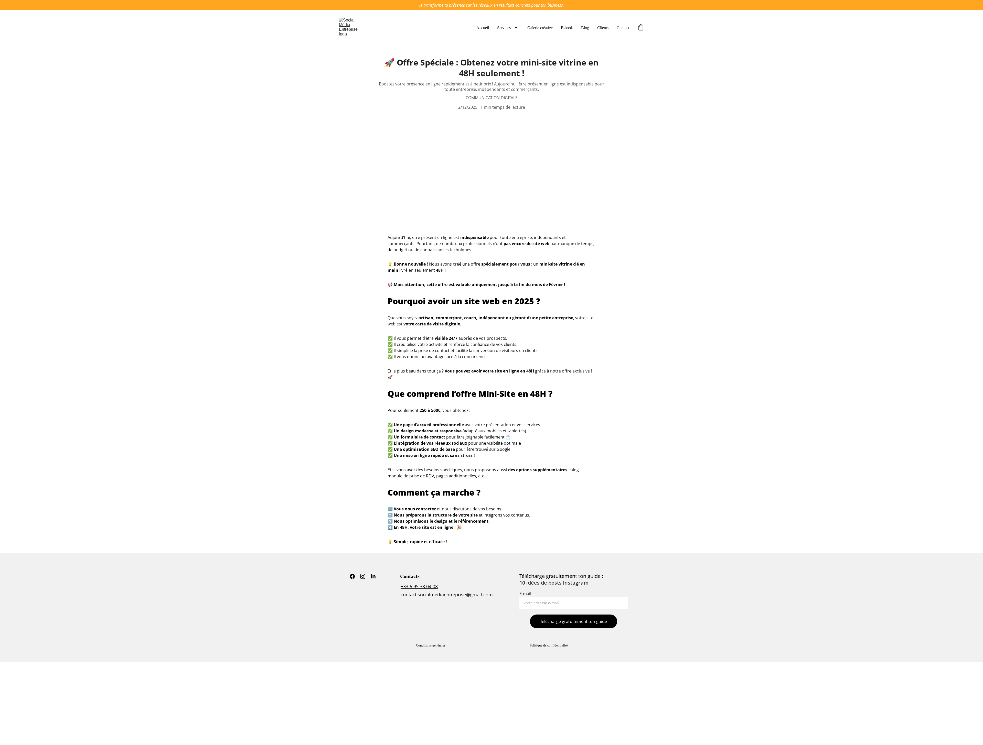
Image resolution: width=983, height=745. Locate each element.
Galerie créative (540, 28)
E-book (567, 28)
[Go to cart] (640, 28)
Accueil (482, 28)
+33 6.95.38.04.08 (419, 586)
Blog (585, 28)
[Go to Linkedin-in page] (373, 576)
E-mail (525, 593)
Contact (623, 28)
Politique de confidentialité (549, 645)
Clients (602, 28)
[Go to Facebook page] (352, 576)
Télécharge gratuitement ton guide (573, 621)
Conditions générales (430, 645)
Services (504, 28)
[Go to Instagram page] (362, 576)
